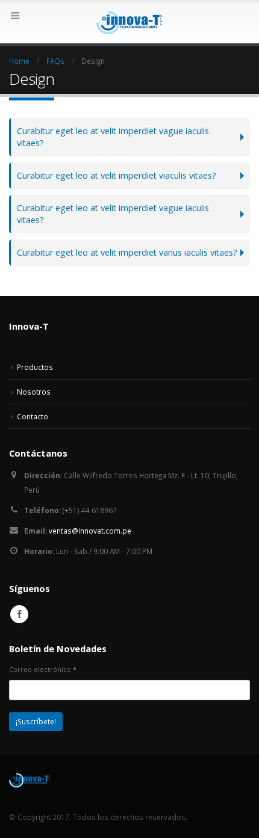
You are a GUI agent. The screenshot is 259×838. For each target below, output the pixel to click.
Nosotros (34, 391)
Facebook (19, 614)
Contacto (32, 416)
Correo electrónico (42, 669)
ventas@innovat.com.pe (90, 530)
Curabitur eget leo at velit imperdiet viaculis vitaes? (116, 175)
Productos (35, 367)
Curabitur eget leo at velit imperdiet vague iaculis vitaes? (113, 137)
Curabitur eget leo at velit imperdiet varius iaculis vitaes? (127, 252)
